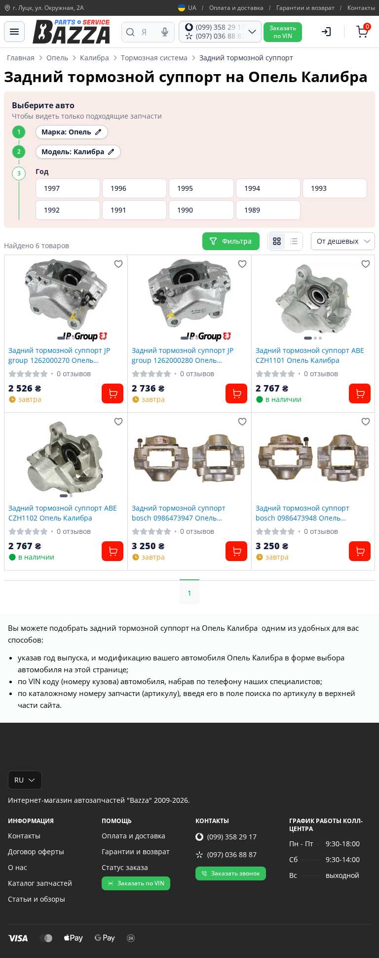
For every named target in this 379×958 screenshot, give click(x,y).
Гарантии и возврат (305, 8)
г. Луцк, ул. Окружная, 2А (48, 8)
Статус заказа (125, 867)
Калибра (94, 57)
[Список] (294, 241)
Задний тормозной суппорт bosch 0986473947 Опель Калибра (179, 512)
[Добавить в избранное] (118, 264)
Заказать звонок (235, 873)
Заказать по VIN (140, 883)
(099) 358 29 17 (232, 836)
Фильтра (238, 241)
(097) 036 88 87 (232, 854)
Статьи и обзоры (36, 899)
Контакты (361, 8)
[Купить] (112, 393)
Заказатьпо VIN (282, 32)
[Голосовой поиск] (165, 32)
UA (192, 8)
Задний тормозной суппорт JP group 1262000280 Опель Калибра (182, 355)
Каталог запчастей (40, 883)
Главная (21, 57)
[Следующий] (113, 300)
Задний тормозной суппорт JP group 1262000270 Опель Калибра (59, 355)
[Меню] (14, 31)
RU (19, 779)
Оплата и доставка (236, 8)
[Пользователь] (326, 32)
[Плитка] (277, 241)
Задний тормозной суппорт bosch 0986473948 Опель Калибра (302, 512)
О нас (17, 867)
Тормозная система (154, 57)
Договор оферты (36, 851)
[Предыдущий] (18, 300)
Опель (57, 57)
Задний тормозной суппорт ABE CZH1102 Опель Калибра (62, 512)
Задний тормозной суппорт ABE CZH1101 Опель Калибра (310, 355)
